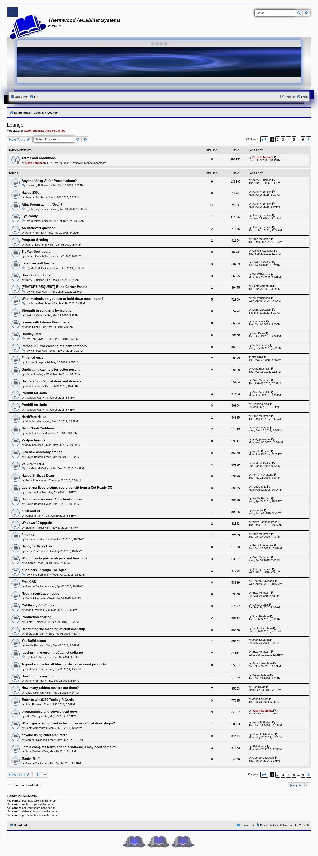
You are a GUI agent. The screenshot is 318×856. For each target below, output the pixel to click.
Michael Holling (34, 374)
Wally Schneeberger (264, 521)
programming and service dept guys (50, 711)
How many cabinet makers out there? (50, 688)
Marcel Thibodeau (36, 739)
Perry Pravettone (35, 480)
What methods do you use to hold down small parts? (62, 299)
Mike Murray (32, 716)
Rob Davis (37, 338)
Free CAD (29, 582)
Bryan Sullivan (261, 675)
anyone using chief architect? (44, 735)
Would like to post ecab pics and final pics (54, 558)
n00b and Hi (31, 511)
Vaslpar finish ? (34, 440)
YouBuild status (34, 640)
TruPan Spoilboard (36, 251)
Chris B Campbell (35, 256)
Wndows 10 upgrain (37, 523)
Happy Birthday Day (37, 546)
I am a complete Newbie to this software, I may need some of (68, 747)
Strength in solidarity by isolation (47, 310)
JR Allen (30, 562)
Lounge (15, 125)
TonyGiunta (32, 492)
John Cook (32, 326)
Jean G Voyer (33, 609)
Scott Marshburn (262, 286)
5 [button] (294, 139)
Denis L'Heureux (35, 598)
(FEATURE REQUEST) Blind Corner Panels (54, 287)
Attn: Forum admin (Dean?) (42, 204)
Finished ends (32, 357)
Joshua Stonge (34, 362)
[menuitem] (35, 97)
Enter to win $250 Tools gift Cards (48, 700)
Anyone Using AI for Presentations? (49, 181)
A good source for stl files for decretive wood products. (64, 664)
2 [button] (277, 139)
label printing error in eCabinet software (52, 652)
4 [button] (288, 139)
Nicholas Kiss (39, 291)
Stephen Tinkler (34, 527)
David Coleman (34, 692)
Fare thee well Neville (38, 263)
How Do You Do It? (36, 275)
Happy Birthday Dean (38, 475)
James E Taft (33, 515)
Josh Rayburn (261, 616)
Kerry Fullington (40, 185)
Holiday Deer (31, 334)
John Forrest (33, 704)
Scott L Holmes (34, 621)
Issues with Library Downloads (45, 322)
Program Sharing (35, 240)
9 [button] (303, 139)
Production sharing (36, 617)
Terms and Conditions (39, 158)
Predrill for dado (34, 393)
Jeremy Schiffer (34, 197)
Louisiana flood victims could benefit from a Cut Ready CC (67, 487)
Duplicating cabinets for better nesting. (51, 369)
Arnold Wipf (37, 657)
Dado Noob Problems (38, 428)
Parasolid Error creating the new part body (54, 346)
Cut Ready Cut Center (38, 605)
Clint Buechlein (261, 368)
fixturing (28, 534)
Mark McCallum (40, 268)
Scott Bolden (32, 751)
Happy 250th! (31, 192)
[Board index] (26, 26)
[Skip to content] (12, 12)
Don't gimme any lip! (38, 676)
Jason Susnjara (34, 130)
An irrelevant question (39, 228)
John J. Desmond (36, 244)
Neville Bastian (34, 456)
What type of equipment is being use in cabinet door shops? (68, 723)
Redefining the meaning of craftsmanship (53, 629)
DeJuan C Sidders (36, 539)
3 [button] (283, 139)
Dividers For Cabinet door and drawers (51, 381)
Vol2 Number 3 (33, 464)
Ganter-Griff (31, 758)
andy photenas (34, 444)
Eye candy (30, 216)
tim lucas (257, 356)
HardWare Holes (34, 417)
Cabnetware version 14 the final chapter (52, 499)
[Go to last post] (275, 157)
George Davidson (36, 586)
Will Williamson (261, 274)
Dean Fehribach (35, 162)
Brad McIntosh (261, 238)
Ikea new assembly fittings (42, 452)
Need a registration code (40, 593)
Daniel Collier (260, 604)
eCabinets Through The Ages (44, 570)
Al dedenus (259, 746)
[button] (264, 139)
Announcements (96, 162)
